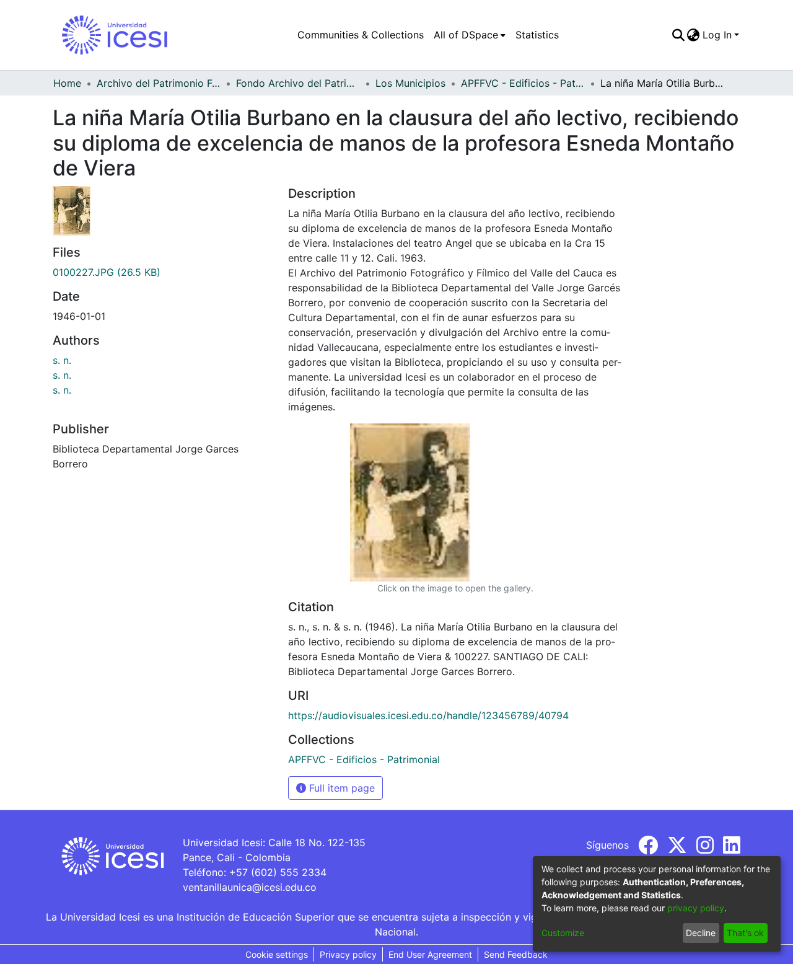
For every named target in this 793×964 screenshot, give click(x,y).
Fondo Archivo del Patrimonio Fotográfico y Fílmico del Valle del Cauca (298, 83)
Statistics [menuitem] (537, 35)
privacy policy (695, 908)
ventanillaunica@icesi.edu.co (250, 887)
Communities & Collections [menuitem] (360, 35)
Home (67, 83)
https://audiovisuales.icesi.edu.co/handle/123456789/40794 (428, 715)
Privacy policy (348, 954)
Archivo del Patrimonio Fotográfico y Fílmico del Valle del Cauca (159, 83)
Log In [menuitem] (717, 35)
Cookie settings (276, 954)
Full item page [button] (340, 788)
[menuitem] (470, 34)
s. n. (62, 360)
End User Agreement (430, 954)
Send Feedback (516, 954)
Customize (562, 932)
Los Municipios (410, 83)
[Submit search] (678, 34)
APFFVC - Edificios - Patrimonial (523, 83)
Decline (701, 932)
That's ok (745, 932)
